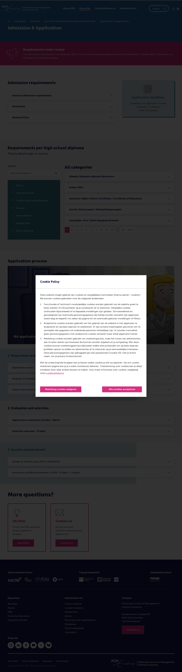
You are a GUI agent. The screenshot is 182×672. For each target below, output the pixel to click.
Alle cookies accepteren (122, 389)
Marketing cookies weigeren (60, 389)
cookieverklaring (55, 373)
